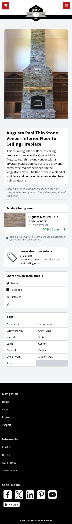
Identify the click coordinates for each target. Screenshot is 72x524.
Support (6, 425)
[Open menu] (66, 5)
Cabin (9, 343)
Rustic (9, 363)
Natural (10, 337)
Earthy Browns (14, 330)
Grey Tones (44, 330)
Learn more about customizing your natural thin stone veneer (37, 238)
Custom (42, 343)
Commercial (13, 324)
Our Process (9, 462)
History (6, 455)
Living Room (13, 356)
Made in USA (45, 356)
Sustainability (9, 470)
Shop (5, 409)
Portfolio (7, 447)
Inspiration (8, 417)
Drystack (11, 350)
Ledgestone (45, 324)
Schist (41, 337)
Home (5, 401)
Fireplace (43, 350)
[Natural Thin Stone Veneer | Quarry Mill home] (36, 14)
